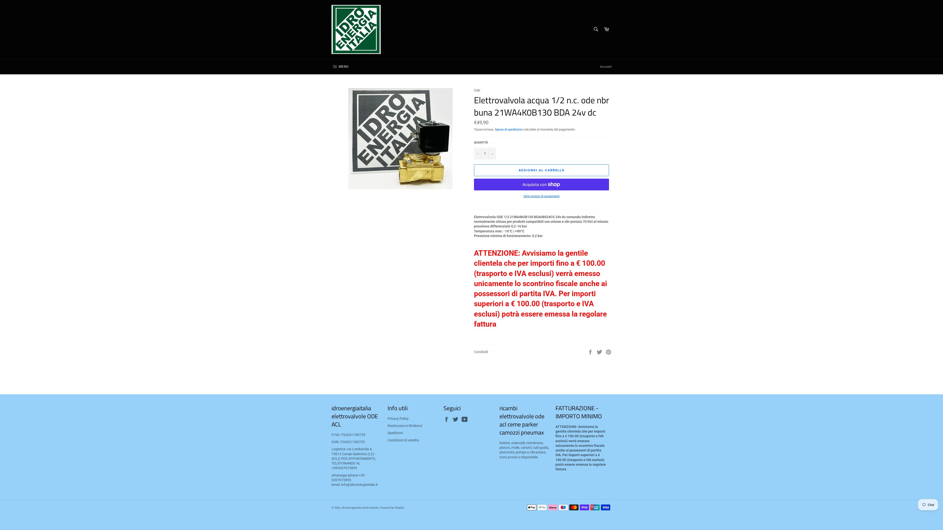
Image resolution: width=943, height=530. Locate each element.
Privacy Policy (398, 419)
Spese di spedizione (509, 129)
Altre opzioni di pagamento (542, 196)
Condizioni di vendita (403, 440)
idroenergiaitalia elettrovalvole (360, 507)
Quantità (481, 142)
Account (605, 66)
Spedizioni (395, 433)
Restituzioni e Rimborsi (405, 426)
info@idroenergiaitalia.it (359, 485)
